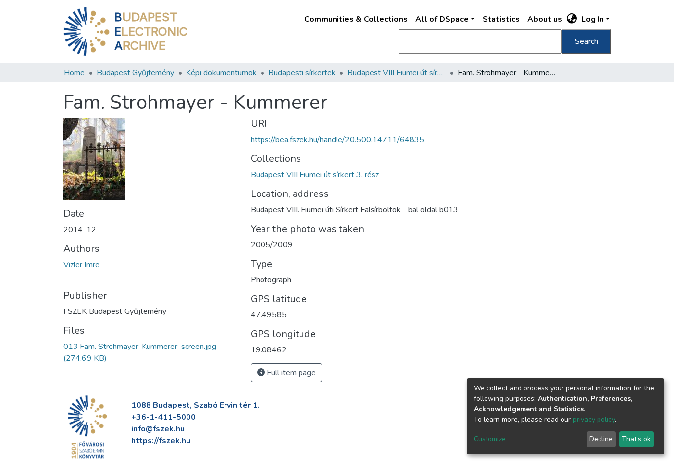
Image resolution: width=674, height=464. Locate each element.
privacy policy (594, 419)
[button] (572, 19)
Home (74, 72)
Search (586, 41)
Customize (490, 439)
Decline (601, 439)
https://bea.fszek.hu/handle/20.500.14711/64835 (337, 139)
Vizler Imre (81, 264)
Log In (592, 19)
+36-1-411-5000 (163, 417)
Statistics (501, 19)
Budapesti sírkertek (302, 72)
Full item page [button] (290, 372)
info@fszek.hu (158, 429)
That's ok (636, 439)
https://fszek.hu (160, 440)
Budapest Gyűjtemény (135, 72)
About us (544, 19)
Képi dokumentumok (221, 72)
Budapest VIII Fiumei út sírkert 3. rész (396, 72)
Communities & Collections (356, 19)
